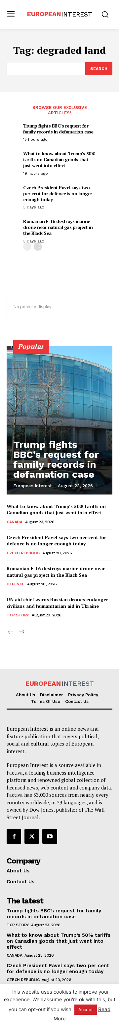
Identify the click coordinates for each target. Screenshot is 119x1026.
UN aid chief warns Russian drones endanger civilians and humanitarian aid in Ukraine (57, 602)
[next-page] (38, 246)
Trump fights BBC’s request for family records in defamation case (58, 129)
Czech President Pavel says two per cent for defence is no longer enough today (57, 193)
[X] (31, 836)
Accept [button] (85, 1009)
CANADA (14, 522)
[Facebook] (14, 836)
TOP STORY (18, 615)
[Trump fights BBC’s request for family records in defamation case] (59, 420)
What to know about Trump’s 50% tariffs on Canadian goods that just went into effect (59, 159)
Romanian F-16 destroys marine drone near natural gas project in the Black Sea (58, 227)
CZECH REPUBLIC (23, 553)
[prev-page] (27, 246)
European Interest (32, 485)
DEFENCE (15, 584)
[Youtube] (49, 836)
